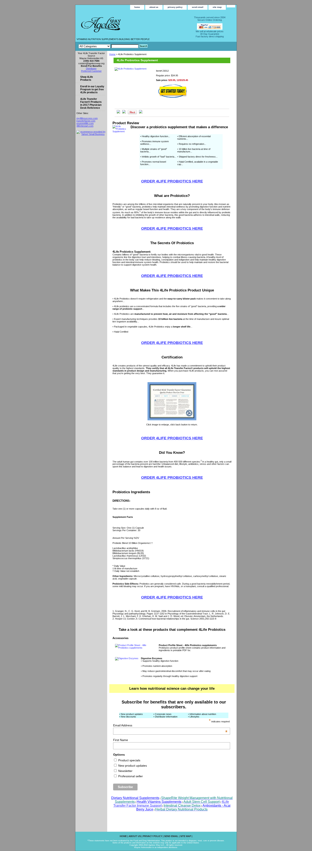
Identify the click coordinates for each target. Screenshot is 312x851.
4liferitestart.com (84, 126)
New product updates (132, 765)
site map (217, 7)
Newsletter (124, 771)
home (137, 7)
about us (153, 7)
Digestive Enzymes (151, 658)
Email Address (170, 725)
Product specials (128, 760)
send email (197, 7)
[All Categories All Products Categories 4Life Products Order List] (108, 46)
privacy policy (175, 7)
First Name (120, 740)
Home (112, 54)
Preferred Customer (91, 71)
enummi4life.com (85, 123)
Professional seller (130, 776)
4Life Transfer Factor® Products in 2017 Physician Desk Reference (91, 103)
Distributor (91, 68)
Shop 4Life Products (86, 78)
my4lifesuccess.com (87, 118)
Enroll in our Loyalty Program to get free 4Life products (92, 89)
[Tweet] (118, 112)
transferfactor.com (85, 121)
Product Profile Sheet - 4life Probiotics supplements (188, 645)
